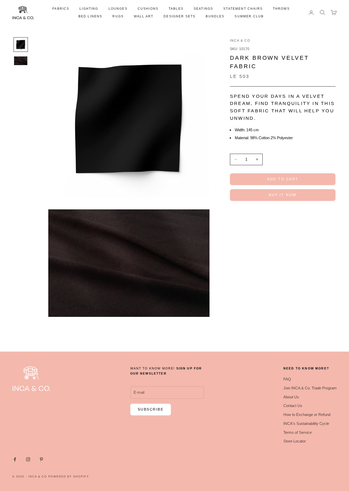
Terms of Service (297, 432)
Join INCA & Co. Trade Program (310, 388)
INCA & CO (240, 40)
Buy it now (282, 195)
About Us (291, 397)
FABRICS (60, 8)
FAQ (287, 379)
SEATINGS (203, 8)
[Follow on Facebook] (14, 459)
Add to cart (282, 179)
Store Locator (294, 441)
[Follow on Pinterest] (41, 459)
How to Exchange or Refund (306, 414)
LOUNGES (118, 8)
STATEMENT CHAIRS (243, 8)
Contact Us (292, 405)
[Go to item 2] (21, 61)
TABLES (176, 8)
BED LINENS (90, 16)
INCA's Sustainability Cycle (306, 423)
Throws (281, 8)
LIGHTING (88, 8)
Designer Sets (179, 16)
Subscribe (151, 409)
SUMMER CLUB (249, 16)
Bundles (215, 16)
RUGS (118, 16)
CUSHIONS (148, 8)
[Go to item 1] (21, 44)
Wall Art (143, 16)
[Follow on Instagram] (28, 459)
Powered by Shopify (68, 476)
